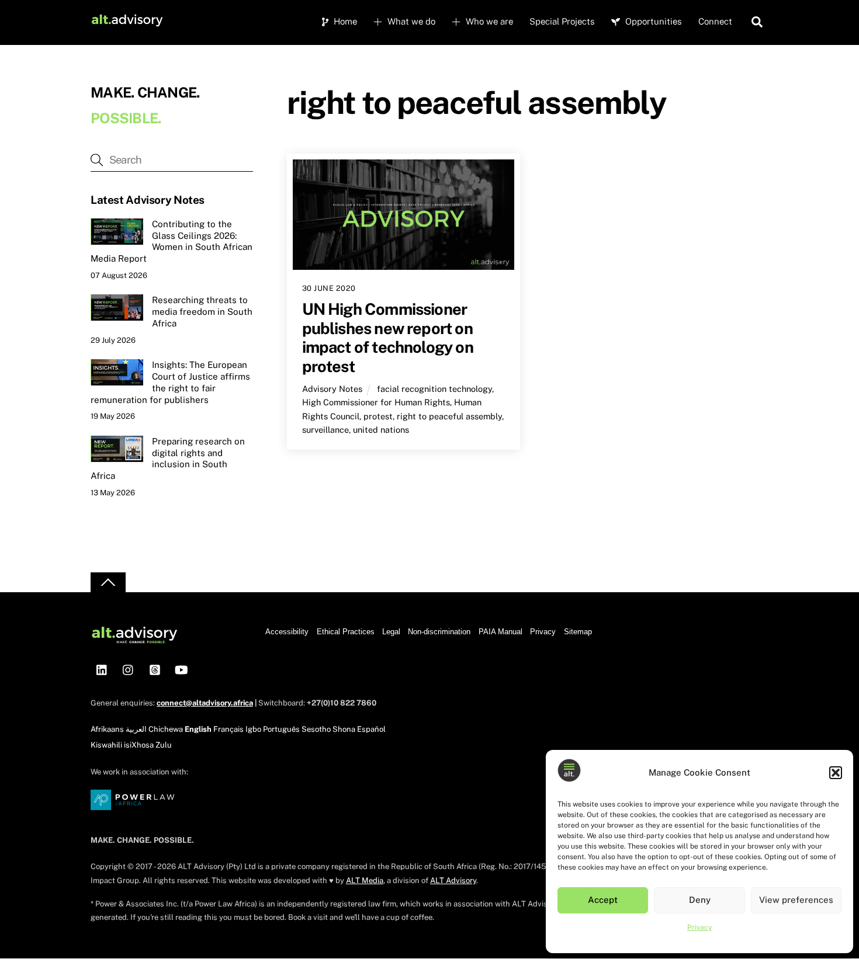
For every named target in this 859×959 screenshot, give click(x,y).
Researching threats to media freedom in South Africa (202, 311)
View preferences (796, 900)
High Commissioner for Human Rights (376, 402)
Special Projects (562, 21)
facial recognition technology (434, 389)
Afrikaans (107, 729)
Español (371, 729)
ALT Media (364, 880)
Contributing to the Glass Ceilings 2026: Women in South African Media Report (171, 241)
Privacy (699, 927)
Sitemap (578, 631)
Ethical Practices (346, 631)
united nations (381, 430)
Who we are (488, 21)
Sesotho (316, 729)
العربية (136, 729)
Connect (715, 21)
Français (228, 729)
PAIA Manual (500, 631)
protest (378, 416)
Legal (391, 631)
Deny (700, 900)
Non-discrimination (439, 631)
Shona (343, 729)
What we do (410, 21)
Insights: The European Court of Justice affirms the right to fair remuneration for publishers (170, 382)
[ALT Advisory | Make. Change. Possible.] (127, 22)
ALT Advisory (453, 880)
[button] (835, 773)
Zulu (163, 745)
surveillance (325, 430)
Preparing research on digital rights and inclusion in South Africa (168, 458)
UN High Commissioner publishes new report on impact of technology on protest (387, 338)
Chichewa (165, 729)
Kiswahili (106, 745)
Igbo (253, 729)
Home (344, 21)
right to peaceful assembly (449, 416)
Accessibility (287, 631)
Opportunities (652, 21)
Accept (603, 900)
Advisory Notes (332, 389)
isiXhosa (139, 745)
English (198, 729)
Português (281, 729)
